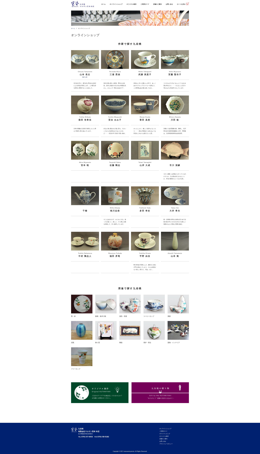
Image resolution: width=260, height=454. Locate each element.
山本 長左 (85, 74)
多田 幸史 (145, 211)
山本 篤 (175, 256)
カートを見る (181, 4)
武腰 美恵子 (145, 74)
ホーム (103, 4)
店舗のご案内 (157, 4)
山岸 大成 (145, 165)
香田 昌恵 (145, 120)
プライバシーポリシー (166, 444)
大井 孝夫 (175, 211)
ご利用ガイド (145, 4)
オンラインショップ (116, 4)
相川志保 (115, 211)
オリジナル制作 (131, 4)
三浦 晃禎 (115, 74)
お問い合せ (169, 4)
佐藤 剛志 (115, 165)
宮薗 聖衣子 (174, 74)
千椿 (85, 211)
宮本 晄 (85, 165)
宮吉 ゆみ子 (115, 120)
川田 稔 (175, 120)
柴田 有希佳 (85, 120)
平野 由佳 (145, 256)
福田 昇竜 (115, 256)
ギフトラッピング (164, 433)
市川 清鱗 (175, 165)
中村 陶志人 (85, 256)
